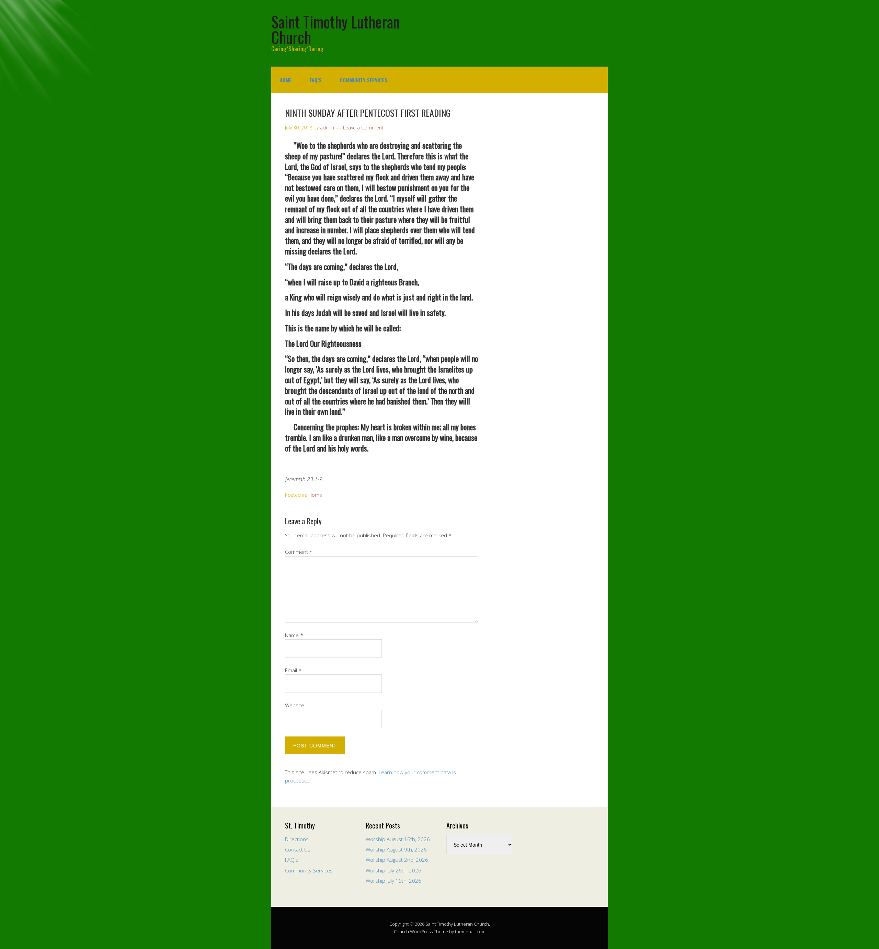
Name (294, 635)
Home (285, 79)
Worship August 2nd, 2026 (397, 859)
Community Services (363, 79)
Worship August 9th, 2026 (396, 849)
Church (401, 931)
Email (293, 670)
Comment (298, 551)
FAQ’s (316, 79)
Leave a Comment (363, 127)
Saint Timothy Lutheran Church (335, 29)
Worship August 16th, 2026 (398, 839)
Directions (297, 839)
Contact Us (297, 849)
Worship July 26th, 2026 (393, 870)
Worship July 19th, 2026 (393, 880)
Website (294, 705)
